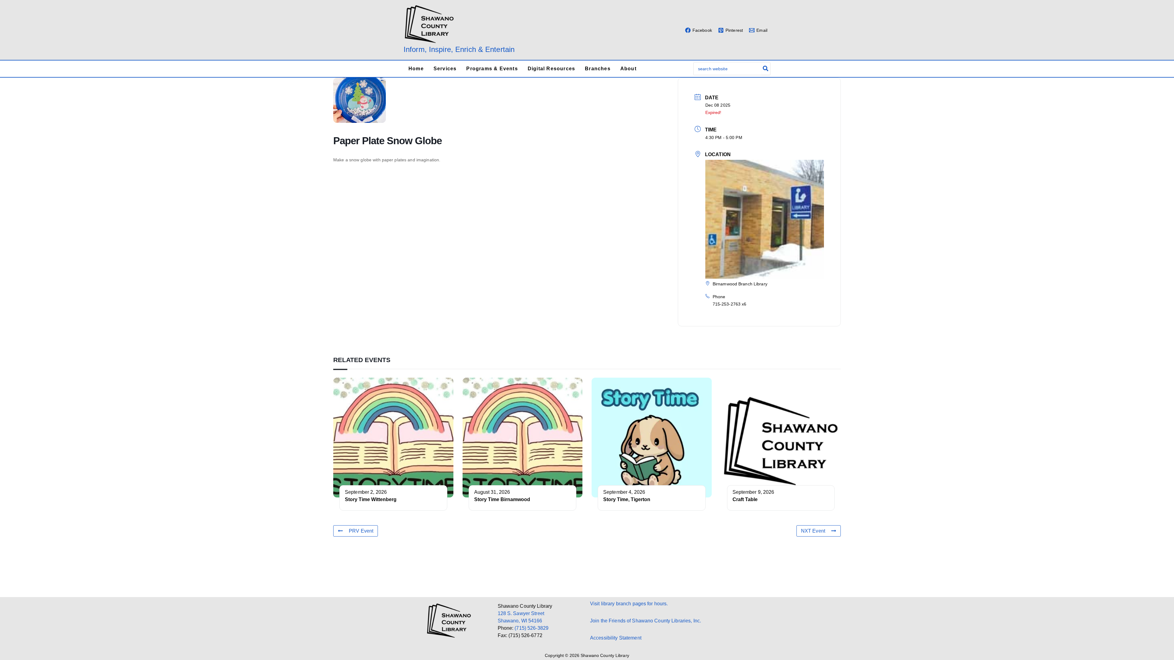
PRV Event (361, 531)
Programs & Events (492, 68)
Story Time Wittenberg (371, 499)
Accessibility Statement (615, 637)
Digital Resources (551, 68)
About (628, 68)
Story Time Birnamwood (502, 499)
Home (416, 68)
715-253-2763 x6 (730, 304)
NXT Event (813, 531)
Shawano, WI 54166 (520, 620)
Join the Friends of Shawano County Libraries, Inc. (645, 620)
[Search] (766, 69)
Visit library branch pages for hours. (629, 603)
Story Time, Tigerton (626, 499)
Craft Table (745, 499)
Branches (598, 68)
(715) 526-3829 (531, 628)
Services (445, 68)
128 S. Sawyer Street (521, 613)
